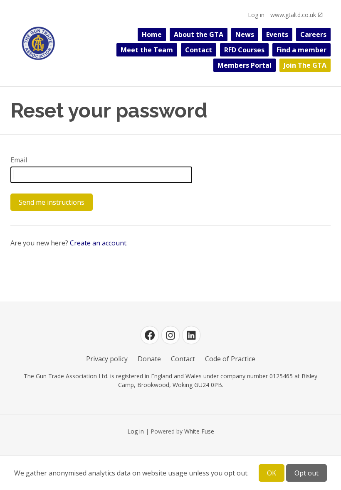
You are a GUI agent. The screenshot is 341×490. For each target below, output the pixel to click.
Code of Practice (230, 358)
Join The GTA (305, 65)
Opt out (306, 473)
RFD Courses (244, 49)
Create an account (98, 242)
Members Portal (244, 65)
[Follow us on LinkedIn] (191, 335)
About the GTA (198, 34)
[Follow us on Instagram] (170, 335)
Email (18, 159)
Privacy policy (107, 358)
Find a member (301, 49)
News (244, 34)
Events (277, 34)
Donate (149, 358)
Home (152, 34)
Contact (198, 49)
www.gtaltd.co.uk (293, 15)
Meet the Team (147, 49)
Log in (256, 15)
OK (271, 473)
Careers (313, 34)
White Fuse (199, 431)
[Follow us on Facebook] (149, 335)
